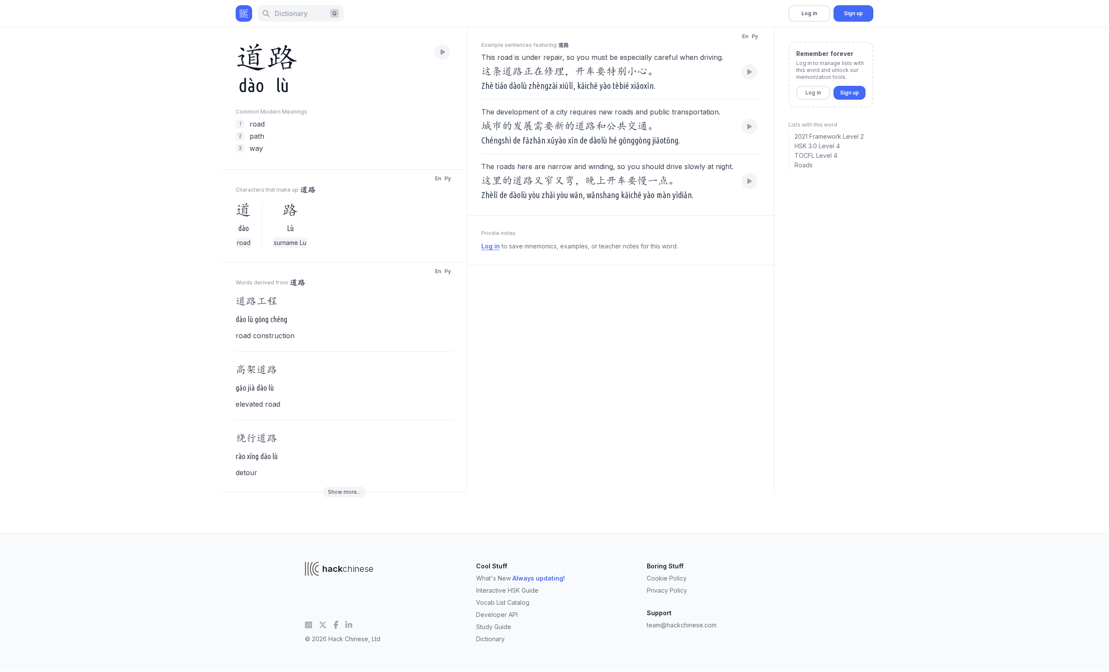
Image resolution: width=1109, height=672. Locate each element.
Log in (809, 13)
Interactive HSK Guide (507, 590)
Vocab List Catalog (502, 602)
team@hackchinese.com (682, 625)
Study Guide (493, 626)
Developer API (497, 614)
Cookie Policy (667, 578)
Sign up (853, 13)
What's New (520, 578)
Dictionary (490, 639)
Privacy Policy (667, 590)
